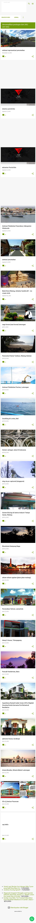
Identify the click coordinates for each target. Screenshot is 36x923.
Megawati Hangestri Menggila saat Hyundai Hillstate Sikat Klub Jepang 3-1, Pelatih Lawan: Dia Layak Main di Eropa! (19, 894)
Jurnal (16, 17)
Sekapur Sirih (5, 17)
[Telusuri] (29, 3)
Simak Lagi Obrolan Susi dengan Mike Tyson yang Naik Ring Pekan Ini (18, 887)
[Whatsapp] (32, 919)
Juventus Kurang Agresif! (12, 890)
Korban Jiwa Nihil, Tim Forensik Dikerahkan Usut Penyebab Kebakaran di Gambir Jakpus (18, 898)
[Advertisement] (18, 74)
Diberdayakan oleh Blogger (19, 907)
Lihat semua (5, 26)
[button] (33, 56)
